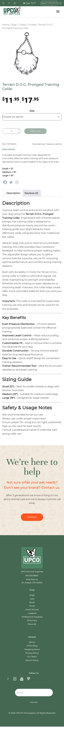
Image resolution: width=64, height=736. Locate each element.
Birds (32, 602)
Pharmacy (32, 620)
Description (13, 193)
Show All (32, 624)
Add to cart (35, 131)
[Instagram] (16, 182)
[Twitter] (11, 182)
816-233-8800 (32, 575)
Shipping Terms (32, 649)
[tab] (13, 193)
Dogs (14, 24)
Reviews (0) (31, 193)
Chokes (32, 24)
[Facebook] (5, 182)
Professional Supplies (32, 617)
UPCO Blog (32, 646)
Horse (32, 606)
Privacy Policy (32, 653)
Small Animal (32, 609)
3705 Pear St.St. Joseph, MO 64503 (32, 581)
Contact (32, 517)
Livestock (32, 613)
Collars (22, 24)
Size (32, 110)
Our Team (32, 656)
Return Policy (32, 660)
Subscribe (34, 702)
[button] (27, 3)
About (32, 642)
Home (5, 24)
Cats (32, 599)
